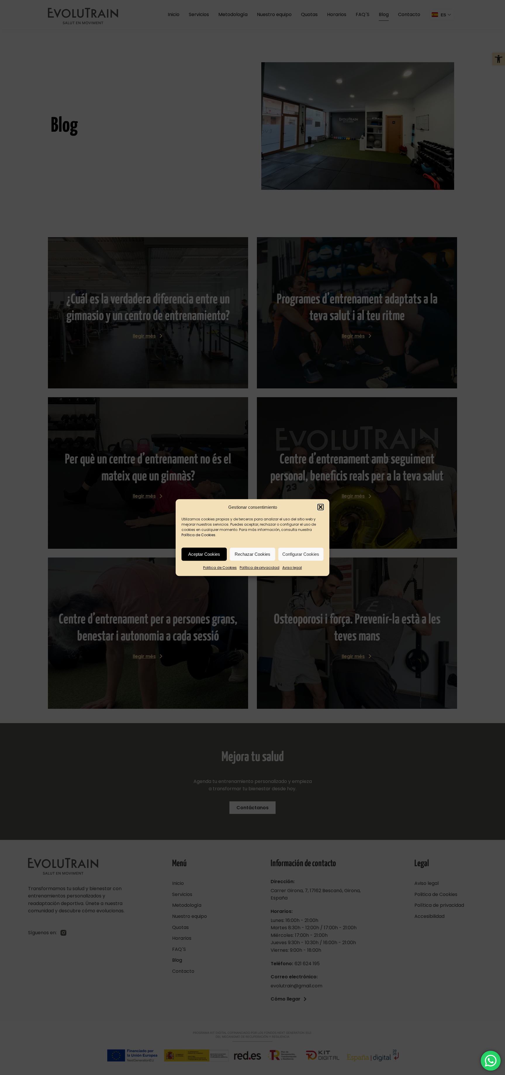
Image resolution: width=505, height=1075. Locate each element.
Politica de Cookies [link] (220, 567)
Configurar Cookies (300, 554)
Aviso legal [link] (292, 567)
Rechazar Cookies (252, 554)
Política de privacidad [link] (259, 567)
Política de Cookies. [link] (198, 534)
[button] (321, 507)
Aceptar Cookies (204, 554)
